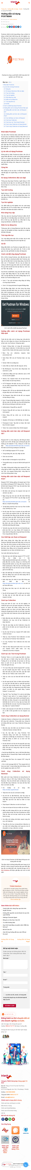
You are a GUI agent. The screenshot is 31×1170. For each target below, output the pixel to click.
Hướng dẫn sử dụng (13, 9)
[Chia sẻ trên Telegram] (20, 27)
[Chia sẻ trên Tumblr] (18, 27)
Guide (20, 9)
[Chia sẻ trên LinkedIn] (16, 27)
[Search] (29, 2)
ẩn (10, 82)
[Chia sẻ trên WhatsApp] (8, 27)
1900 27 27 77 (14, 1094)
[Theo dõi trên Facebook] (3, 1119)
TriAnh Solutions (13, 19)
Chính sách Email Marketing (8, 1108)
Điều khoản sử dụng (6, 1105)
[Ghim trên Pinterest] (14, 27)
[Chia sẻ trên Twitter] (12, 27)
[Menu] (2, 3)
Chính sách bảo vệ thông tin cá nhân (10, 1103)
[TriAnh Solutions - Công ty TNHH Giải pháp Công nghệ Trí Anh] (15, 3)
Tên (4, 972)
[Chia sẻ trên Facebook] (10, 27)
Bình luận (6, 958)
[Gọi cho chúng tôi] (9, 1119)
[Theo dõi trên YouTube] (13, 1119)
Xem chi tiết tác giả (15, 899)
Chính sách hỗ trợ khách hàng (9, 1110)
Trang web (6, 987)
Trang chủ (4, 9)
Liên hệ (3, 1113)
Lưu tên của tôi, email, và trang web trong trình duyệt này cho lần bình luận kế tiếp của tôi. (15, 997)
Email (5, 979)
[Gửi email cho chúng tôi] (6, 1119)
